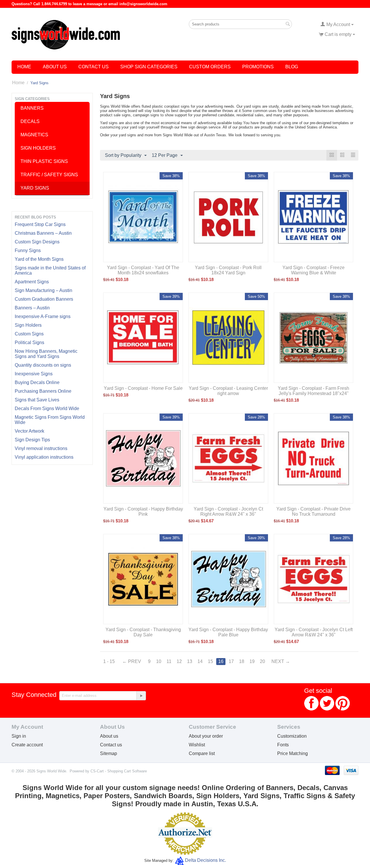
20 (262, 661)
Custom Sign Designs (37, 241)
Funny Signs (28, 250)
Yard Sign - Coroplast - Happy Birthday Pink (143, 511)
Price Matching (292, 753)
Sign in (19, 736)
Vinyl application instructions (44, 457)
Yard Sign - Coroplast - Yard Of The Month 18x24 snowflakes (143, 270)
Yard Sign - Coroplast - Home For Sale (143, 388)
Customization (292, 736)
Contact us (111, 744)
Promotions (258, 66)
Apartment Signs (32, 281)
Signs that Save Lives (37, 399)
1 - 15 (109, 661)
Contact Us (93, 66)
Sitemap (108, 753)
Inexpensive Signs (34, 373)
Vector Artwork (29, 431)
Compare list (202, 753)
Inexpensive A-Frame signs (43, 316)
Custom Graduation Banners (44, 299)
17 (231, 661)
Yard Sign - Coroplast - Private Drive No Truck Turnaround (313, 511)
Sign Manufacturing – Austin (43, 290)
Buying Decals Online (37, 382)
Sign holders (38, 148)
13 (189, 661)
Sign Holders (28, 325)
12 (179, 661)
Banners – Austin (32, 307)
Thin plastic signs (44, 161)
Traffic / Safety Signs (49, 174)
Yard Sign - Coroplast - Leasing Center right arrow (228, 391)
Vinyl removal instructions (41, 448)
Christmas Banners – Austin (43, 233)
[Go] (141, 695)
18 (241, 661)
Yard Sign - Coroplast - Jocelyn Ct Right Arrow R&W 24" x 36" (228, 511)
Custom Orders (210, 66)
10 (158, 661)
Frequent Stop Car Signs (40, 224)
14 (200, 661)
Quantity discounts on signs (43, 365)
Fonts (283, 744)
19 (252, 661)
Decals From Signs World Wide (47, 408)
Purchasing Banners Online (43, 391)
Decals (30, 121)
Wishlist (197, 744)
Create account (27, 744)
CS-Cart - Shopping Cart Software (118, 771)
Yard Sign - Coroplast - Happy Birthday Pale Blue (228, 632)
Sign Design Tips (32, 439)
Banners (32, 108)
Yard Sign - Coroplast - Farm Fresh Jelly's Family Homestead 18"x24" (313, 391)
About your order (206, 736)
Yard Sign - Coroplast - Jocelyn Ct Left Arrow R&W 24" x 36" (314, 632)
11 (168, 661)
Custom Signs (29, 333)
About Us (55, 66)
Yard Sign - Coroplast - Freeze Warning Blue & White (313, 270)
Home (24, 66)
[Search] (288, 24)
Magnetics (34, 134)
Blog (291, 66)
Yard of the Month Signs (39, 259)
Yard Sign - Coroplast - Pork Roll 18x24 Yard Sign (228, 270)
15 (210, 661)
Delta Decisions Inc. (205, 860)
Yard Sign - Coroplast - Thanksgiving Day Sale (143, 632)
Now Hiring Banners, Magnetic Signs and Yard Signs (46, 354)
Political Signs (29, 342)
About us (109, 736)
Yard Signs (35, 188)
